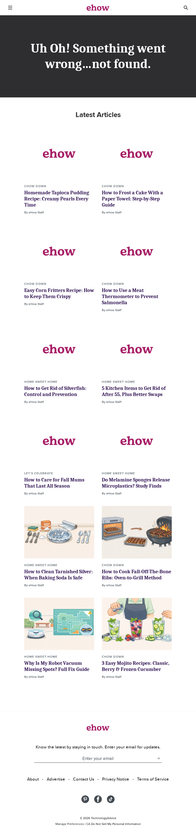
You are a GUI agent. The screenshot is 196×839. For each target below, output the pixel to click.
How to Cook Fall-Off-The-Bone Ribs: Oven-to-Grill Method (136, 575)
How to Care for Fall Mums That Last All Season (54, 483)
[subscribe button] (158, 758)
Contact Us (83, 779)
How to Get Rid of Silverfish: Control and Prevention (55, 391)
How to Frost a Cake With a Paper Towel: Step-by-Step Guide (132, 199)
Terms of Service (153, 779)
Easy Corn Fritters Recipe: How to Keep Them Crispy (59, 293)
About (33, 779)
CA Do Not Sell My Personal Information (113, 824)
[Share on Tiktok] (111, 799)
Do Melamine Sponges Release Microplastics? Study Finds (136, 483)
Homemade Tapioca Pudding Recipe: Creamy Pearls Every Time (56, 199)
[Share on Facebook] (98, 799)
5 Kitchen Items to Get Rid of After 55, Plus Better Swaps (134, 391)
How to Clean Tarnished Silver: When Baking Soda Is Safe (58, 575)
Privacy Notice (115, 779)
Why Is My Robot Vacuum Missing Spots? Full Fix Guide (56, 666)
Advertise (56, 779)
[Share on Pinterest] (85, 799)
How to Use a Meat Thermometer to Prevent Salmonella (130, 296)
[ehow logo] (98, 7)
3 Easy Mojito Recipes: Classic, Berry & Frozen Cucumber (135, 666)
